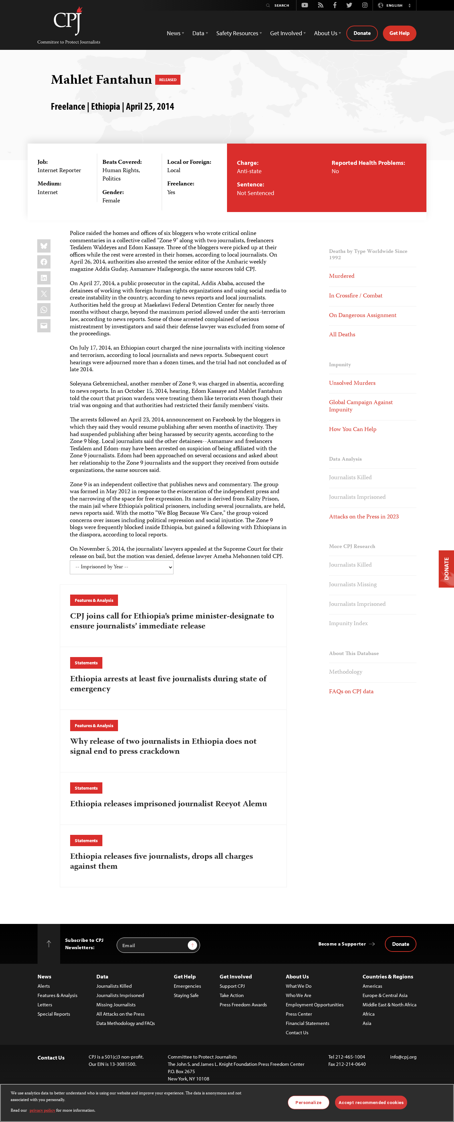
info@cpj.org (403, 1057)
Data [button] (198, 33)
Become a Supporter (342, 944)
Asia (367, 1023)
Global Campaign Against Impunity (361, 406)
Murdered (342, 276)
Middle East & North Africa (389, 1004)
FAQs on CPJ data (351, 692)
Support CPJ (232, 986)
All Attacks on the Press (120, 1014)
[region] (227, 1103)
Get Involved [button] (286, 33)
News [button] (173, 33)
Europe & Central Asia (385, 995)
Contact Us (297, 1032)
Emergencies (187, 986)
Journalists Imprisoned (357, 498)
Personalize (308, 1102)
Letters (45, 1004)
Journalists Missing (353, 585)
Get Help (400, 33)
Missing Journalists (116, 1004)
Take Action (232, 995)
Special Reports (54, 1014)
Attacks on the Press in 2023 (364, 517)
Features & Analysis (94, 600)
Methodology (345, 672)
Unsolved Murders (352, 384)
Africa (369, 1014)
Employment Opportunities (315, 1004)
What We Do (298, 986)
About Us (297, 976)
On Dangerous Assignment (363, 316)
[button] (409, 5)
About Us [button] (325, 33)
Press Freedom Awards (243, 1004)
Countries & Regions (388, 976)
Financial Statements (307, 1023)
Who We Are (298, 995)
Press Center (299, 1014)
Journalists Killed (350, 478)
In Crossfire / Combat (356, 296)
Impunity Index (348, 624)
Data (102, 976)
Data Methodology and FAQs (125, 1023)
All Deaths (342, 335)
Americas (372, 986)
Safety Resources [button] (237, 33)
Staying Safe (186, 995)
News (44, 976)
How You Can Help (353, 430)
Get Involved (236, 976)
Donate (362, 33)
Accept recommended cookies (371, 1102)
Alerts (44, 986)
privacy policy (42, 1110)
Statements (86, 663)
